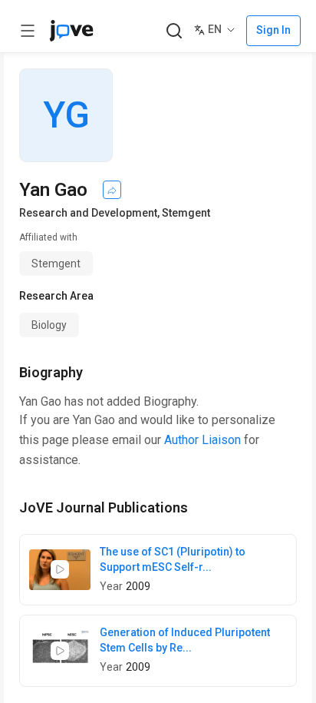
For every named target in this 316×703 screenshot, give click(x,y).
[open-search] (174, 31)
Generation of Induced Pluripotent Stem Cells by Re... (185, 640)
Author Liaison (202, 440)
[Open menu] (27, 30)
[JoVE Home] (71, 30)
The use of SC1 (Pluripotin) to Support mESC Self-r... (172, 559)
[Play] (60, 569)
